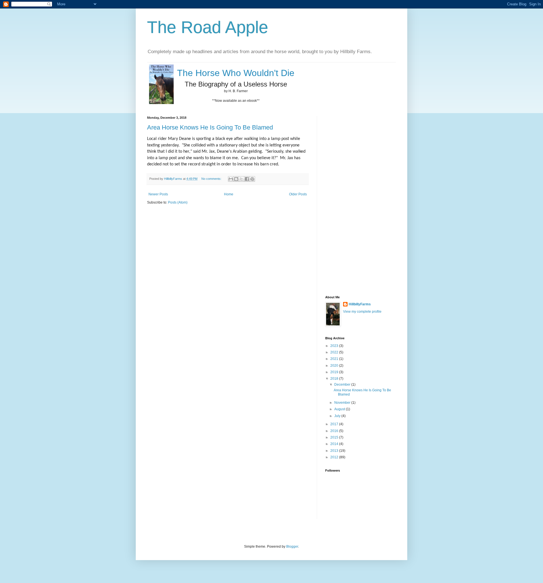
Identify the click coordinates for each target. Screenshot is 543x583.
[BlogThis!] (236, 179)
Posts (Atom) (178, 202)
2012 (334, 457)
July (337, 416)
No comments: (211, 178)
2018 (334, 379)
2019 (334, 372)
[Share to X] (241, 179)
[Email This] (231, 179)
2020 (334, 366)
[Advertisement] (347, 201)
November (342, 403)
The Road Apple (207, 27)
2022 (334, 352)
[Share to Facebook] (247, 179)
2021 (334, 359)
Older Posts (298, 194)
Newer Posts (158, 194)
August (340, 409)
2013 (334, 451)
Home (228, 194)
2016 (334, 431)
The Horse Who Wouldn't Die (235, 73)
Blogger (292, 547)
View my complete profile (362, 312)
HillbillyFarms (360, 304)
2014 (334, 444)
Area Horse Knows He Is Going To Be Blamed (210, 127)
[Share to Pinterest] (252, 179)
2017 (334, 424)
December (342, 384)
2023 (334, 346)
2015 (334, 437)
